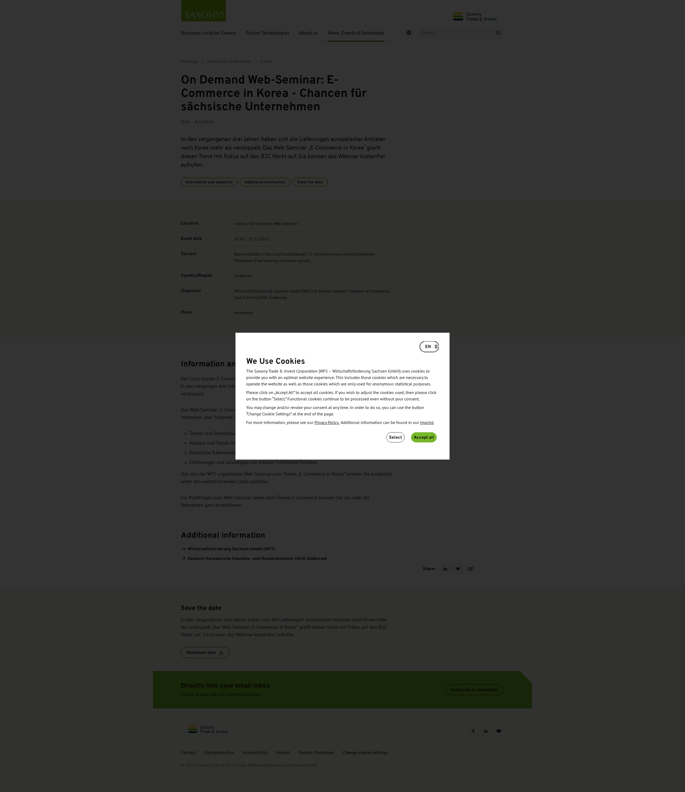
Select (395, 437)
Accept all (424, 437)
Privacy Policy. (327, 422)
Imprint (426, 422)
